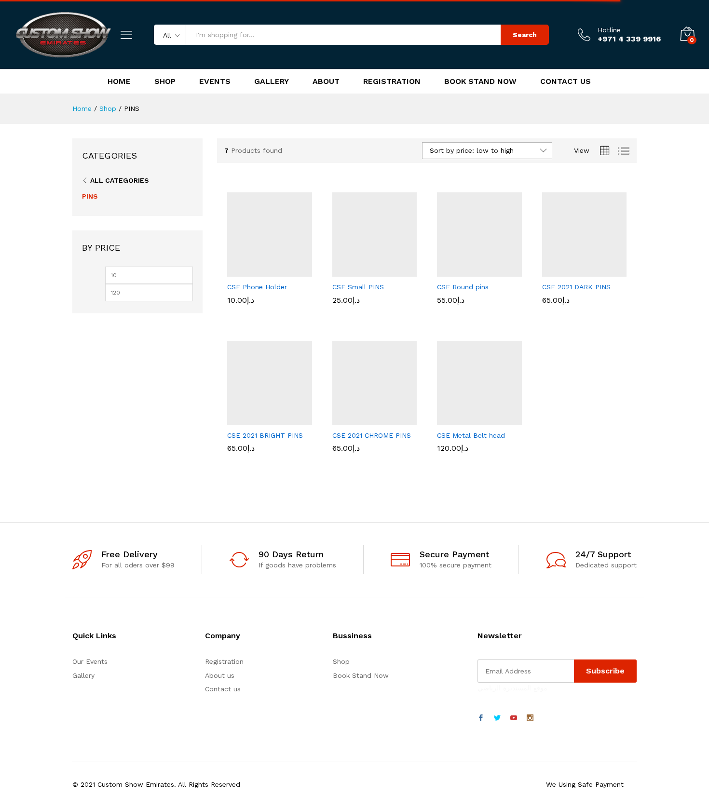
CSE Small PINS (358, 287)
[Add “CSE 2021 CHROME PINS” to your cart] (341, 419)
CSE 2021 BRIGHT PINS (265, 435)
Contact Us (565, 81)
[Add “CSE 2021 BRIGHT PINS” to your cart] (236, 419)
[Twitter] (497, 718)
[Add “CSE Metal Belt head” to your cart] (446, 419)
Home (119, 81)
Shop (165, 81)
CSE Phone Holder (257, 287)
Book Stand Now (480, 81)
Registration (392, 81)
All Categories (119, 180)
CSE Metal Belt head (471, 435)
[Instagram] (530, 718)
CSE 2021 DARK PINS (576, 287)
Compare (303, 271)
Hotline (609, 30)
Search (525, 35)
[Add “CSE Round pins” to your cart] (446, 271)
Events (215, 81)
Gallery (271, 81)
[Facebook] (481, 718)
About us (219, 675)
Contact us (223, 689)
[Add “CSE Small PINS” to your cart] (341, 271)
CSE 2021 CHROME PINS (371, 435)
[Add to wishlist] (281, 271)
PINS (90, 196)
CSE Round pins (463, 287)
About (326, 81)
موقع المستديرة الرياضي (512, 688)
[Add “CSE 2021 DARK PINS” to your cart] (551, 271)
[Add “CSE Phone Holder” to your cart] (236, 271)
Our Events (90, 661)
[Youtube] (513, 718)
